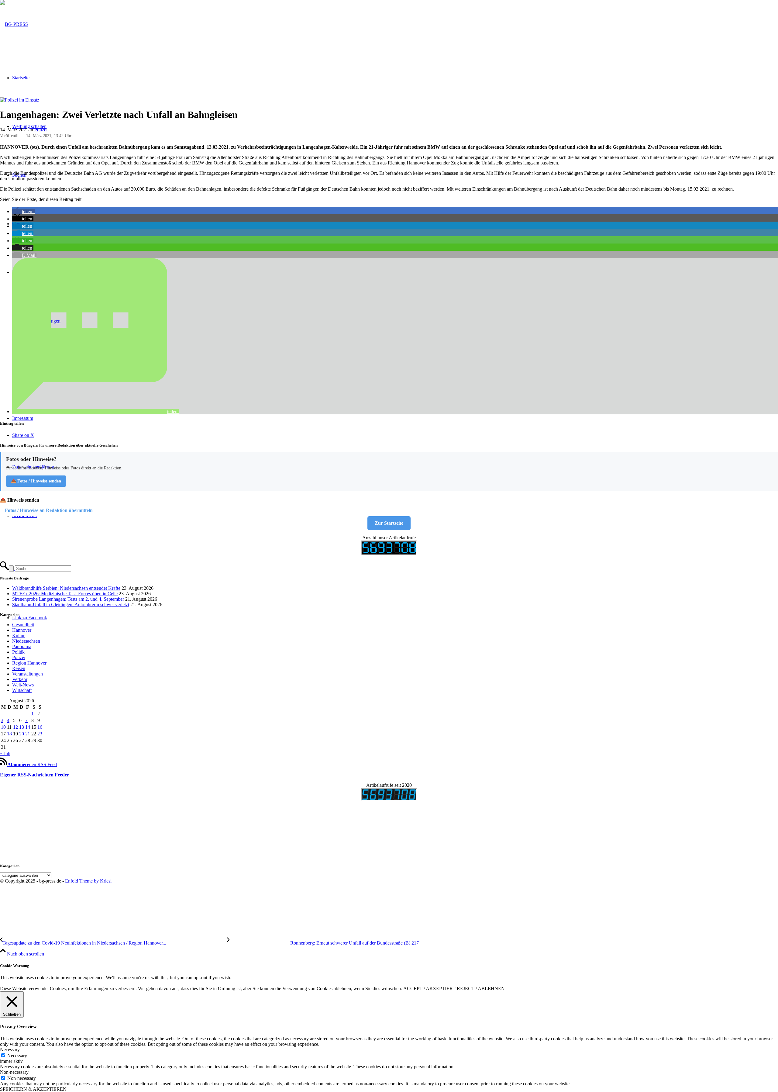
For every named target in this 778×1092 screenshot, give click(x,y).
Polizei (40, 129)
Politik (18, 652)
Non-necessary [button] (14, 1072)
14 (27, 727)
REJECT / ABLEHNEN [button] (481, 988)
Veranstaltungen (27, 673)
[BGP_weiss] (14, 24)
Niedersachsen (26, 641)
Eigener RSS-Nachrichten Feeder (34, 774)
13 (21, 727)
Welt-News (23, 684)
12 (15, 727)
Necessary (17, 1055)
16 (39, 727)
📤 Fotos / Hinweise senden (36, 481)
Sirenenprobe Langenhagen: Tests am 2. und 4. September (68, 599)
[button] (23, 211)
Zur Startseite (389, 523)
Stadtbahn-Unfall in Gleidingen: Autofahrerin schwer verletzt (70, 604)
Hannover (21, 630)
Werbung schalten (29, 126)
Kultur (18, 635)
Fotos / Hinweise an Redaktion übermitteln (49, 510)
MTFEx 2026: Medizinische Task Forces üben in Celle (65, 593)
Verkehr (19, 679)
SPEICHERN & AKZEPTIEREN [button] (33, 1089)
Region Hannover (29, 662)
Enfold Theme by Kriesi (88, 880)
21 (27, 733)
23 (39, 733)
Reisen (18, 668)
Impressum (22, 418)
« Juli (5, 753)
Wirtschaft (22, 690)
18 (9, 733)
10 (3, 727)
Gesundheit (23, 624)
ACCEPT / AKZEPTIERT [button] (429, 988)
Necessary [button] (10, 1049)
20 (21, 733)
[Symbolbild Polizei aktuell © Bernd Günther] (19, 99)
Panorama (21, 646)
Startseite (20, 77)
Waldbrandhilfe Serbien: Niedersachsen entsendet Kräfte (66, 588)
